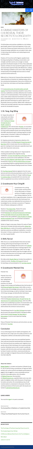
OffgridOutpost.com (7, 378)
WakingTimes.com (7, 376)
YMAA (21, 126)
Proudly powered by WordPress (7, 447)
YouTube (10, 324)
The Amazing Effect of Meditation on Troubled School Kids (15, 407)
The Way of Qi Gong (16, 261)
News (2, 27)
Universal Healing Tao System (11, 287)
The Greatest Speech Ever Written (9, 431)
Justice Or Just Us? (5, 439)
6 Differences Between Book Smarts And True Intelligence (15, 434)
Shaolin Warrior (14, 259)
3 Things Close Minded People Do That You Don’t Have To (15, 413)
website (29, 245)
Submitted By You (17, 38)
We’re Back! (4, 436)
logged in (10, 399)
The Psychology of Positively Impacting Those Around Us (15, 428)
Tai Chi (11, 161)
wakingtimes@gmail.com (12, 387)
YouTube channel (7, 171)
